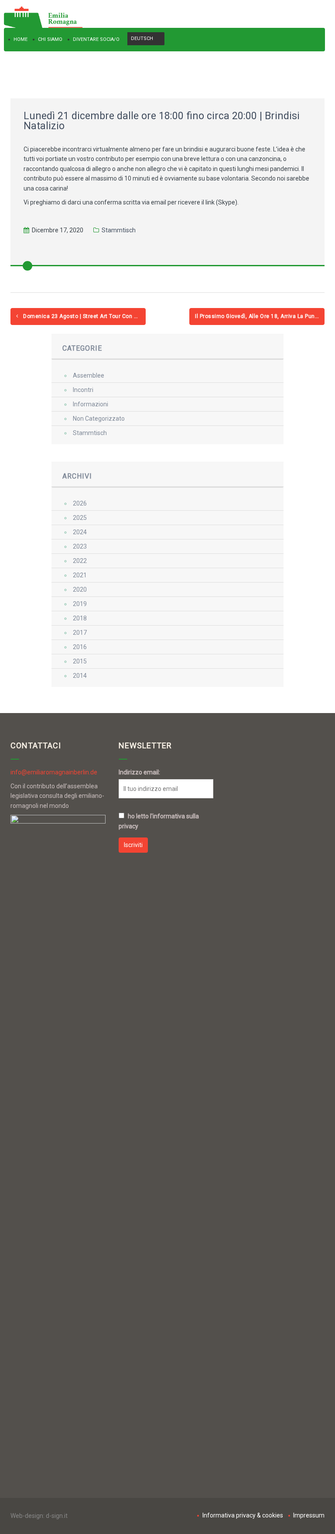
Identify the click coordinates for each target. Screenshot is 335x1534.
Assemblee (88, 375)
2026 (80, 503)
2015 (80, 661)
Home (20, 39)
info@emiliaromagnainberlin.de (53, 772)
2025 (80, 517)
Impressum (309, 1515)
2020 (80, 589)
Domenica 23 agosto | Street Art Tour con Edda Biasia (84, 316)
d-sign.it (57, 1515)
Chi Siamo (50, 39)
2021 (80, 575)
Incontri (83, 389)
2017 (80, 632)
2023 (80, 546)
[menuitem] (145, 38)
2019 (80, 603)
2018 (80, 618)
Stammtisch (119, 230)
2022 (80, 560)
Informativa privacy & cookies (242, 1515)
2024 (80, 532)
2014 (80, 675)
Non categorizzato (99, 418)
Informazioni (90, 404)
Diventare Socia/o (96, 39)
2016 (80, 646)
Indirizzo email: (139, 772)
